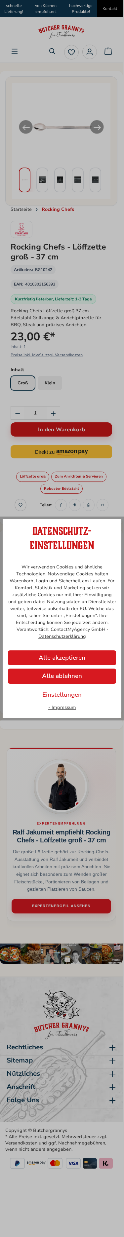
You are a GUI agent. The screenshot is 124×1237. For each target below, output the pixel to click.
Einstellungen (62, 695)
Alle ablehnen (62, 676)
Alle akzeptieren (62, 658)
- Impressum (62, 707)
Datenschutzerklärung (62, 636)
